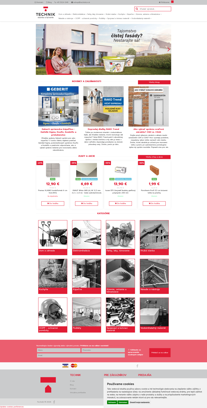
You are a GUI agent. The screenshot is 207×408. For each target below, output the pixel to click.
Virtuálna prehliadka (78, 344)
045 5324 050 (144, 332)
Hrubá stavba (111, 14)
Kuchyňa (121, 14)
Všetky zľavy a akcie (154, 108)
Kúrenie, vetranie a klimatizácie (148, 14)
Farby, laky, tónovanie (95, 14)
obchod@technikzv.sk (147, 334)
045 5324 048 (144, 344)
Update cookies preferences (12, 358)
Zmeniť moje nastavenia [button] (140, 402)
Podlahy (102, 18)
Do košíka (53, 155)
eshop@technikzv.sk (81, 2)
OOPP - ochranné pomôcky (86, 18)
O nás (72, 332)
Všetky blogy (154, 34)
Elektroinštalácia (79, 14)
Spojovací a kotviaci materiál (118, 18)
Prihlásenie (164, 2)
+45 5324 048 (62, 2)
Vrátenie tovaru (110, 344)
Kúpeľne (130, 14)
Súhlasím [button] (112, 402)
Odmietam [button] (123, 402)
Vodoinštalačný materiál (140, 18)
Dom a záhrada (65, 14)
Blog (49, 2)
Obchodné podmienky (113, 332)
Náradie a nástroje (66, 18)
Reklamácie (108, 336)
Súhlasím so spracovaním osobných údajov (135, 304)
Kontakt (39, 2)
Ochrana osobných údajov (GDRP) (117, 340)
